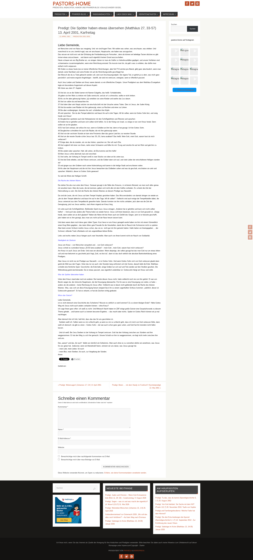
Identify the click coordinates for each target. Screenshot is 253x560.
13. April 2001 (64, 36)
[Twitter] (250, 232)
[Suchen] (94, 488)
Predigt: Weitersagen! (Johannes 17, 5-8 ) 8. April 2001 (79, 385)
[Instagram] (250, 237)
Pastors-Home (72, 3)
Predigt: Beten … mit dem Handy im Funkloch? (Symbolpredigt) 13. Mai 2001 (136, 386)
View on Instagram (185, 90)
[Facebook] (250, 227)
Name (61, 429)
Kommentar (63, 407)
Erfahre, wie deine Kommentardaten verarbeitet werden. (125, 473)
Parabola (128, 551)
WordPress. (139, 551)
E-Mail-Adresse (64, 438)
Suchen (174, 24)
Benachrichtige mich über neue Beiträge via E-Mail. (80, 460)
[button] (175, 52)
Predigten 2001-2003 (81, 36)
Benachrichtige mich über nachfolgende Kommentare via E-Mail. (85, 456)
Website (61, 447)
